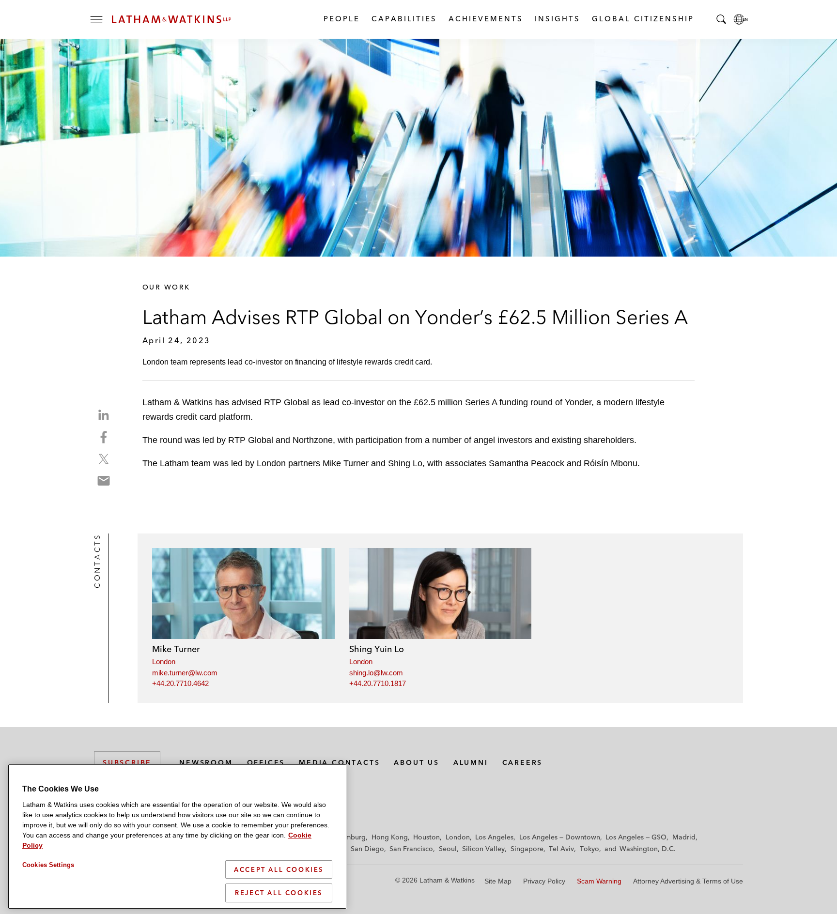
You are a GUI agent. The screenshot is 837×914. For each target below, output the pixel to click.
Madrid (684, 837)
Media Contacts (339, 762)
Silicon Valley (483, 848)
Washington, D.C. (648, 848)
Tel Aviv (561, 848)
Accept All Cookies (279, 869)
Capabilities (404, 18)
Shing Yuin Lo (376, 649)
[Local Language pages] (740, 19)
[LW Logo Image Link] (171, 19)
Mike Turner (176, 649)
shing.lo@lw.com (376, 673)
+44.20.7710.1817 (377, 683)
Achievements (485, 18)
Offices (266, 762)
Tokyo (589, 848)
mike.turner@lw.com (184, 673)
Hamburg (351, 837)
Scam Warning (599, 881)
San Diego (367, 848)
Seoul (448, 848)
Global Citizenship (642, 18)
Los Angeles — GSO (635, 837)
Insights (557, 18)
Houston (426, 837)
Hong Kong (390, 837)
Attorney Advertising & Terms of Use (688, 881)
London (163, 661)
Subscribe (127, 762)
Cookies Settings (48, 864)
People (341, 18)
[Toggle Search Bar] (721, 19)
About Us (416, 762)
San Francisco (411, 848)
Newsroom (205, 762)
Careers (522, 762)
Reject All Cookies (279, 893)
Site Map (498, 881)
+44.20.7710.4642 (180, 683)
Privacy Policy (544, 881)
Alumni (470, 762)
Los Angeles (494, 837)
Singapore (527, 848)
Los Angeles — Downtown (559, 837)
